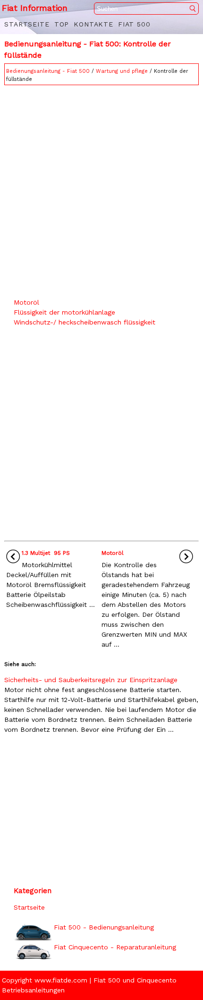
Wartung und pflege (122, 71)
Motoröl (26, 302)
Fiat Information (35, 8)
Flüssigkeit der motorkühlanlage (64, 312)
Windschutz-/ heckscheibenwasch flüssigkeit (84, 322)
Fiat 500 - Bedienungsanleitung (104, 927)
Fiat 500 (134, 24)
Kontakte (93, 24)
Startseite (26, 24)
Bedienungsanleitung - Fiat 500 (48, 71)
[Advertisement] (101, 189)
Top (61, 24)
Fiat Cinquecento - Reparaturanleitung (115, 947)
